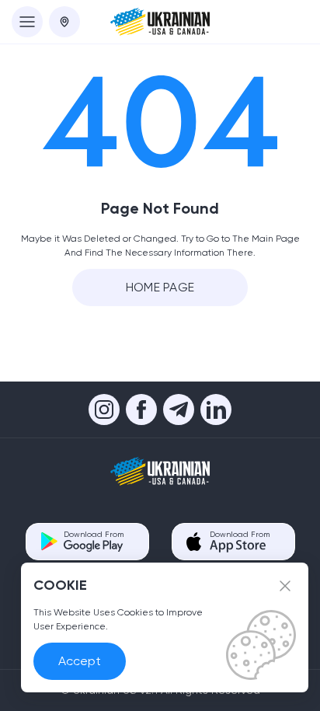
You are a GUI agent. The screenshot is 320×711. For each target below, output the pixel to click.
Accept (79, 660)
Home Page (160, 287)
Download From (93, 534)
